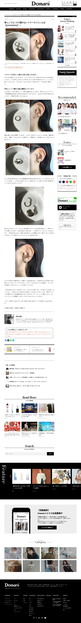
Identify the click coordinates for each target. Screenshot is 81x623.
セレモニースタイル (66, 82)
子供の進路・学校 (40, 606)
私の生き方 (31, 611)
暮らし (30, 598)
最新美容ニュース (17, 606)
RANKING (69, 9)
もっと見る (67, 65)
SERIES (62, 9)
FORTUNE (55, 9)
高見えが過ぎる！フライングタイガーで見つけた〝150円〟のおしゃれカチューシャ (30, 332)
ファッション (10, 14)
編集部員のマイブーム (19, 67)
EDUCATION (40, 9)
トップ (5, 14)
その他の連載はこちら (67, 167)
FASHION (11, 9)
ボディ (15, 604)
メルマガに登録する (47, 527)
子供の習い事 (39, 604)
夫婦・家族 (31, 609)
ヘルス (30, 604)
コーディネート (7, 598)
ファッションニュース (8, 604)
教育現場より (39, 602)
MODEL (48, 9)
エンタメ (30, 602)
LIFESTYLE (32, 9)
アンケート (66, 207)
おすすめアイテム (16, 14)
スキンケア (16, 600)
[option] (21, 479)
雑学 (24, 598)
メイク (15, 598)
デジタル (24, 602)
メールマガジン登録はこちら (67, 185)
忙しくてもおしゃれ (63, 80)
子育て (30, 606)
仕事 (24, 600)
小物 (20, 14)
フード (30, 600)
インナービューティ (17, 611)
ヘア (14, 602)
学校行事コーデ (40, 600)
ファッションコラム (8, 600)
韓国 (60, 82)
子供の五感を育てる (40, 598)
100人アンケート (32, 613)
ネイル (15, 609)
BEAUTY (18, 9)
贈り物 (30, 615)
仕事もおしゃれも (71, 80)
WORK (25, 9)
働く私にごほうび (10, 67)
